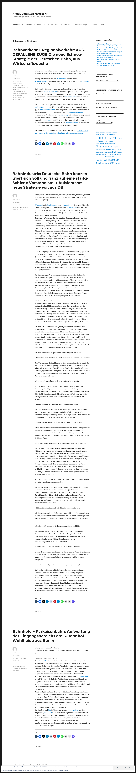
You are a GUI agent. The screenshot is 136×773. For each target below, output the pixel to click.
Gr (24, 666)
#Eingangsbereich (83, 676)
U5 (106, 163)
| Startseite (16, 25)
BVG (114, 138)
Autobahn (111, 132)
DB (96, 141)
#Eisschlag (64, 115)
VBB (112, 163)
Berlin (104, 138)
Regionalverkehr (17, 83)
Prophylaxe (15, 89)
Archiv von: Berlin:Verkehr (29, 13)
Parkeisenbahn (17, 662)
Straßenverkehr (17, 664)
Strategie (15, 93)
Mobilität (100, 152)
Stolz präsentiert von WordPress (39, 765)
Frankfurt (110, 146)
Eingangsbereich (17, 666)
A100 (97, 132)
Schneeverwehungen (19, 91)
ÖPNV (117, 163)
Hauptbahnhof (111, 150)
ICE (97, 152)
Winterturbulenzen (18, 97)
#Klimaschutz (72, 208)
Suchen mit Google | (80, 25)
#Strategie (85, 81)
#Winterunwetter (50, 92)
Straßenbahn (112, 160)
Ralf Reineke (16, 76)
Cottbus (120, 138)
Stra (104, 160)
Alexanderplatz (104, 132)
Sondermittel (16, 668)
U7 (108, 163)
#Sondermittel (73, 710)
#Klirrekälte (39, 107)
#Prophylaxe (47, 120)
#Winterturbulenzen (47, 110)
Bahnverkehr (16, 81)
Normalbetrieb (23, 87)
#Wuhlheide (42, 661)
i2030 (119, 149)
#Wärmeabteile (71, 97)
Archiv (98, 120)
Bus (109, 138)
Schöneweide (118, 157)
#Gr (49, 710)
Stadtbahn (99, 160)
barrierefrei (105, 134)
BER (98, 138)
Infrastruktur (16, 660)
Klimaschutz (24, 207)
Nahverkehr (108, 152)
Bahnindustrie (16, 205)
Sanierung (99, 157)
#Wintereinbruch (41, 81)
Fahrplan (110, 141)
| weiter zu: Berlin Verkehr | (35, 25)
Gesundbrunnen (100, 149)
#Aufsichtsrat (52, 205)
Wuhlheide (15, 670)
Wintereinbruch (17, 95)
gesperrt (116, 146)
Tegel (98, 163)
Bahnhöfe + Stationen (19, 658)
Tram (103, 163)
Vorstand (21, 209)
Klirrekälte (15, 87)
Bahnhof (98, 134)
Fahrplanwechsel (102, 143)
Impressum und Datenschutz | (58, 25)
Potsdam (104, 154)
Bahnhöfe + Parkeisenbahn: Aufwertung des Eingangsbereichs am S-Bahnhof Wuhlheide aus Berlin (51, 636)
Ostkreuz (119, 152)
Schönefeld (109, 157)
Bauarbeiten (114, 134)
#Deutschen (61, 79)
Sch (104, 157)
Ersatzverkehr (102, 141)
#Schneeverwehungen (75, 112)
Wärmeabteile (23, 93)
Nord (114, 152)
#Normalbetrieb (72, 123)
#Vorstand (39, 205)
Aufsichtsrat (16, 207)
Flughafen (102, 146)
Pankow (98, 154)
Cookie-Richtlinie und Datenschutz (58, 770)
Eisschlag (22, 85)
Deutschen (15, 85)
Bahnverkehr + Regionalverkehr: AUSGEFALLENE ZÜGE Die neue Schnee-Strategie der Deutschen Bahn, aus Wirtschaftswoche (48, 57)
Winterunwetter (17, 99)
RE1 (110, 154)
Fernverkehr (112, 143)
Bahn (115, 132)
